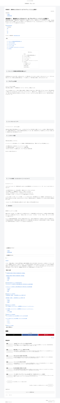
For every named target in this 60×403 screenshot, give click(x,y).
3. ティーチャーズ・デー (11, 44)
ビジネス (8, 288)
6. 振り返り (9, 48)
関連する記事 (26, 65)
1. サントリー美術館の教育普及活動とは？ (14, 41)
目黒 (8, 280)
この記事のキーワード (27, 63)
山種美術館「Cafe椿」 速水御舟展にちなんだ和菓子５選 (15, 297)
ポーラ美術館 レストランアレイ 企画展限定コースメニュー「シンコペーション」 (20, 308)
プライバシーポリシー (52, 400)
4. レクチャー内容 (10, 45)
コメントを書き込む (30, 392)
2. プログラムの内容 (11, 42)
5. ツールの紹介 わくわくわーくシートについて (15, 47)
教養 (8, 291)
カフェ (8, 299)
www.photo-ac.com (17, 35)
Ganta (12, 325)
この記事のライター (27, 64)
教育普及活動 (9, 15)
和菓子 (8, 302)
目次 (29, 52)
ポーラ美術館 (9, 311)
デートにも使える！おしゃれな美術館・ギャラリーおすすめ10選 (16, 318)
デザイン (8, 322)
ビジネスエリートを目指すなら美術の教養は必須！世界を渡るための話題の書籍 (19, 286)
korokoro (10, 25)
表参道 (8, 277)
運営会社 (47, 400)
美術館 (8, 14)
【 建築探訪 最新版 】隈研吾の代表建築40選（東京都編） (15, 275)
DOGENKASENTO (19, 282)
